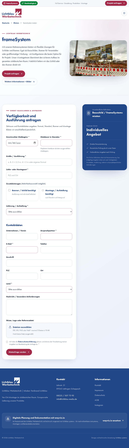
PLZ (7, 270)
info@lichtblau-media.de (66, 399)
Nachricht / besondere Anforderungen (23, 296)
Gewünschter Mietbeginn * (17, 137)
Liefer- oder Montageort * (17, 169)
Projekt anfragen (114, 3)
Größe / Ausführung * (16, 156)
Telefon (43, 244)
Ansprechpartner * (48, 230)
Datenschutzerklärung (27, 341)
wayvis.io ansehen (112, 420)
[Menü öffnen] (124, 13)
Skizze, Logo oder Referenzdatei (20, 320)
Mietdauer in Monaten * (50, 137)
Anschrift (10, 257)
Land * (9, 283)
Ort (41, 270)
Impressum (99, 390)
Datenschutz (100, 395)
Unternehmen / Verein (16, 230)
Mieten (16, 23)
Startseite (5, 23)
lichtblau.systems (121, 438)
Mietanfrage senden (17, 352)
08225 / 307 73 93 (65, 395)
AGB (97, 400)
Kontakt (98, 385)
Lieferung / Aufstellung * (17, 206)
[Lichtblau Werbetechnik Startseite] (17, 13)
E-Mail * (9, 244)
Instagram (99, 405)
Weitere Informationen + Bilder (18, 81)
